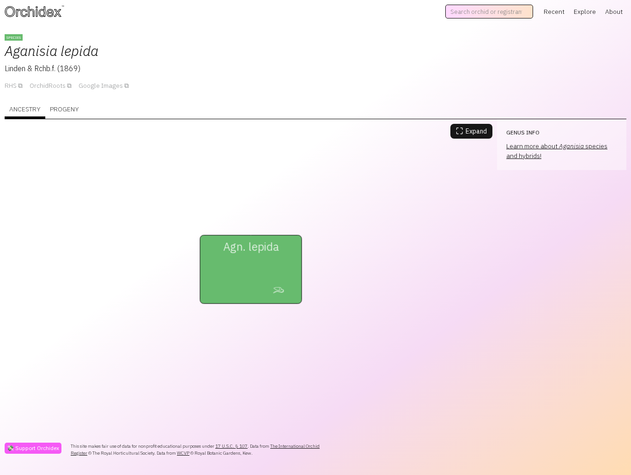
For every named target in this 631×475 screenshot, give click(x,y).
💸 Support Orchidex (33, 448)
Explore (585, 11)
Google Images (101, 85)
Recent (554, 11)
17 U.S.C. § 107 (231, 446)
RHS (11, 85)
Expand (471, 131)
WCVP (183, 453)
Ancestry (25, 109)
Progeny (64, 109)
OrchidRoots (48, 85)
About (614, 11)
